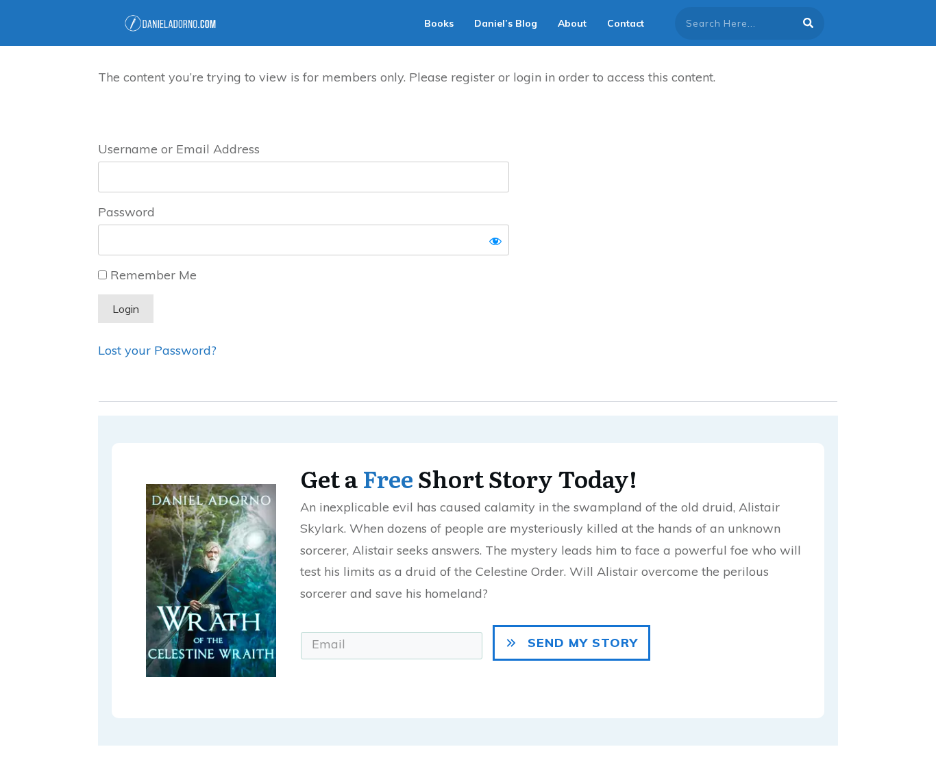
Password (126, 212)
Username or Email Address (179, 149)
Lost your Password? (157, 350)
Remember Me (152, 275)
